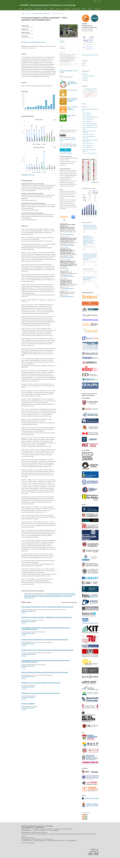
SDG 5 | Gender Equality (88, 121)
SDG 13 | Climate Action (87, 143)
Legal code (69, 153)
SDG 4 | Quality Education (88, 119)
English (83, 65)
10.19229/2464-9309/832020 (27, 687)
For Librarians (85, 80)
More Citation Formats (65, 64)
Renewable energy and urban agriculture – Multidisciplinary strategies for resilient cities (46, 617)
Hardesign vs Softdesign (28, 703)
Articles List (58, 9)
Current (45, 9)
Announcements (76, 9)
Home (20, 9)
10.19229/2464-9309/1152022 (28, 633)
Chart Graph (24, 174)
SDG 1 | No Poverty (87, 112)
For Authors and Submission (88, 76)
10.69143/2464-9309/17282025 (67, 257)
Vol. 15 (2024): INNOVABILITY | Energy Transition (41, 13)
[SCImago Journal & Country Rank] (90, 55)
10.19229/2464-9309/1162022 (28, 643)
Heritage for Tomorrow (88, 268)
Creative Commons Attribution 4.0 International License (68, 139)
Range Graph (31, 174)
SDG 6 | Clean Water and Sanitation (90, 123)
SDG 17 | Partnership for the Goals (90, 153)
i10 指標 (84, 200)
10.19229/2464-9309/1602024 (67, 288)
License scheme (63, 153)
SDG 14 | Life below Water (88, 145)
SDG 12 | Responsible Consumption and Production (72, 100)
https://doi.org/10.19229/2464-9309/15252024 (34, 42)
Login (99, 1)
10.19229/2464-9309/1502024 (67, 296)
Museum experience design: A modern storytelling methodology (90, 278)
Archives (51, 9)
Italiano (83, 63)
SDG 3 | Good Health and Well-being (90, 117)
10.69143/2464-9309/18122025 (28, 611)
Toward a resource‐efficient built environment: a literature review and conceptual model (90, 227)
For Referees (85, 78)
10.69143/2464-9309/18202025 (28, 621)
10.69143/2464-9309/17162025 (67, 245)
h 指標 (84, 197)
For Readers (84, 74)
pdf (62, 41)
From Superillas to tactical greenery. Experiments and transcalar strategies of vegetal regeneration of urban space (45, 628)
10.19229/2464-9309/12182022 (28, 654)
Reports (84, 9)
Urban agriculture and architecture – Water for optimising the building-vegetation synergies (47, 607)
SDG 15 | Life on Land (87, 147)
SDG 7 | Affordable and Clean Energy (90, 125)
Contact (89, 9)
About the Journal (28, 9)
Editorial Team (38, 9)
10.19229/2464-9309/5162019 (28, 707)
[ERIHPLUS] (90, 388)
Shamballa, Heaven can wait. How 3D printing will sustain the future (40, 683)
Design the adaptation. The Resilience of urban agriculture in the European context (44, 639)
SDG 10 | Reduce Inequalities (89, 134)
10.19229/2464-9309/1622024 (67, 276)
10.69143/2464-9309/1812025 (67, 234)
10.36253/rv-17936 (64, 268)
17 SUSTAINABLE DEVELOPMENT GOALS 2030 (72, 83)
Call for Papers (66, 9)
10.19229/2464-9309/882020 (27, 697)
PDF (24, 656)
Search (98, 9)
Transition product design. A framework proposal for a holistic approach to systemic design (47, 650)
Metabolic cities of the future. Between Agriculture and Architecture (40, 693)
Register (95, 1)
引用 (84, 195)
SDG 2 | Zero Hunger (72, 90)
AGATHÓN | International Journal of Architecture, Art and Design (47, 5)
